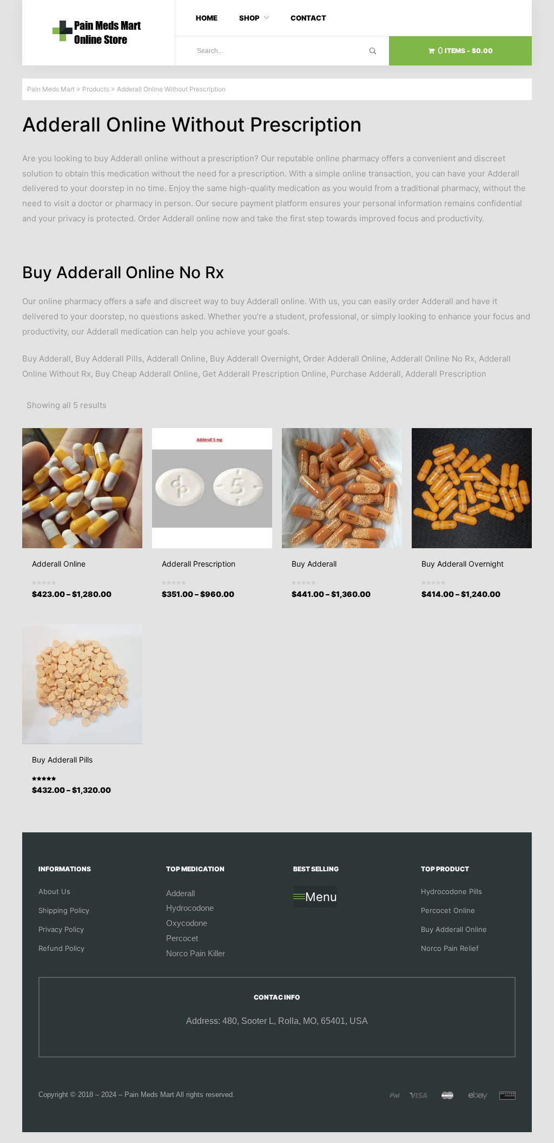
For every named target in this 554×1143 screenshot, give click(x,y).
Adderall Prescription (445, 374)
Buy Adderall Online (454, 929)
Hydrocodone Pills (451, 891)
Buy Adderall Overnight (254, 358)
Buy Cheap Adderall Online (146, 374)
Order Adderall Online (344, 358)
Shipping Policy (63, 910)
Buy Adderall (46, 358)
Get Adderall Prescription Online (264, 374)
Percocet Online (448, 910)
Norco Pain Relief (450, 948)
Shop (249, 18)
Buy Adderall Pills (108, 358)
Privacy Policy (61, 929)
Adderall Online (176, 358)
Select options (86, 603)
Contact (308, 18)
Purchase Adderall (366, 374)
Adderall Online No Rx (432, 358)
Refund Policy (61, 948)
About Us (54, 891)
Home (206, 18)
